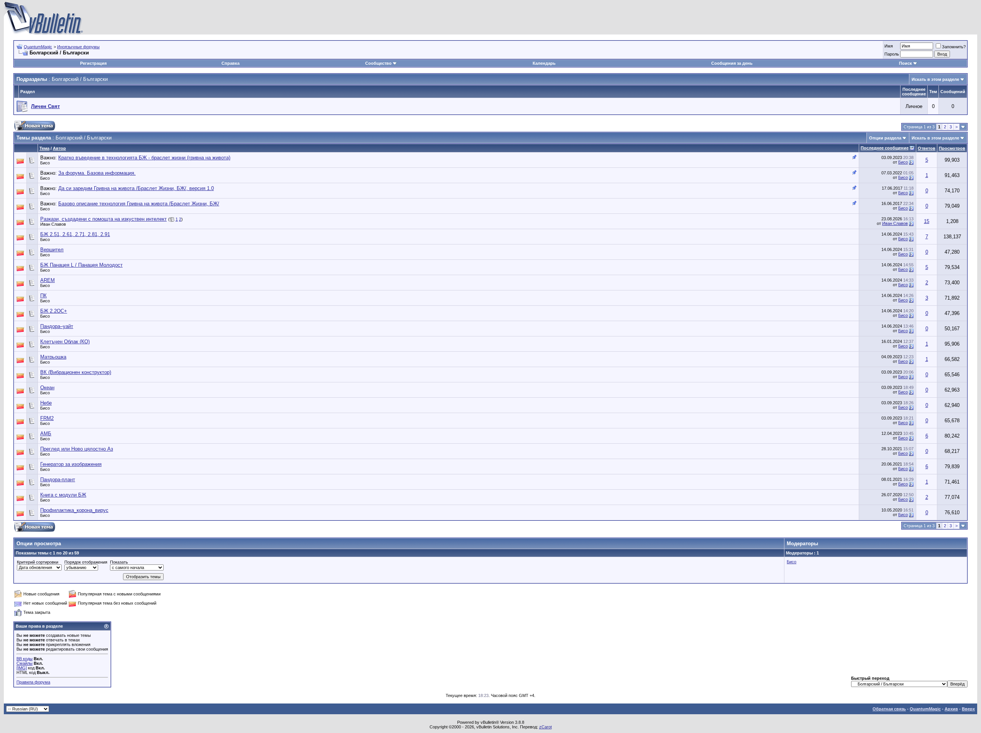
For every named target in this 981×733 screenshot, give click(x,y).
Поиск (905, 63)
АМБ (45, 433)
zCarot (545, 727)
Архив (951, 709)
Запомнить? (954, 46)
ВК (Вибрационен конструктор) (75, 372)
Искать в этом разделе (935, 79)
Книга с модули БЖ (63, 495)
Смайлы (24, 663)
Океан (47, 387)
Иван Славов (53, 224)
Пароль (891, 54)
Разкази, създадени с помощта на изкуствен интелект (103, 219)
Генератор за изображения (71, 464)
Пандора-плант (57, 479)
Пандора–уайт (56, 326)
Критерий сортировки (37, 562)
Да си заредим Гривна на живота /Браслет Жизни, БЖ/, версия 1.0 (136, 188)
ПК (43, 295)
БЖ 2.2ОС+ (53, 311)
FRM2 (47, 418)
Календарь (544, 63)
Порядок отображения (85, 562)
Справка (230, 63)
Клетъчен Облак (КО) (65, 341)
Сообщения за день (732, 63)
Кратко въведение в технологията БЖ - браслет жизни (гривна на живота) (144, 158)
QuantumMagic (38, 46)
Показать (119, 562)
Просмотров (952, 148)
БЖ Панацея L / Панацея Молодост (81, 265)
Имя (888, 46)
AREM (47, 280)
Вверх (968, 709)
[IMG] (21, 668)
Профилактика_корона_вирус (74, 510)
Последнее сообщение (885, 148)
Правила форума (33, 682)
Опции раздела (885, 138)
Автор (59, 148)
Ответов (926, 148)
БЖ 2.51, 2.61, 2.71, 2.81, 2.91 (75, 234)
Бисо (45, 163)
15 (926, 221)
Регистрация (93, 63)
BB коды (24, 658)
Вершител (52, 250)
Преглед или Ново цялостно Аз (76, 449)
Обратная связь (889, 709)
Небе (46, 403)
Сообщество (378, 63)
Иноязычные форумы (78, 46)
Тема (44, 148)
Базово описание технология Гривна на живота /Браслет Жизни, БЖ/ (138, 204)
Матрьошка (53, 357)
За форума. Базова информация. (97, 173)
